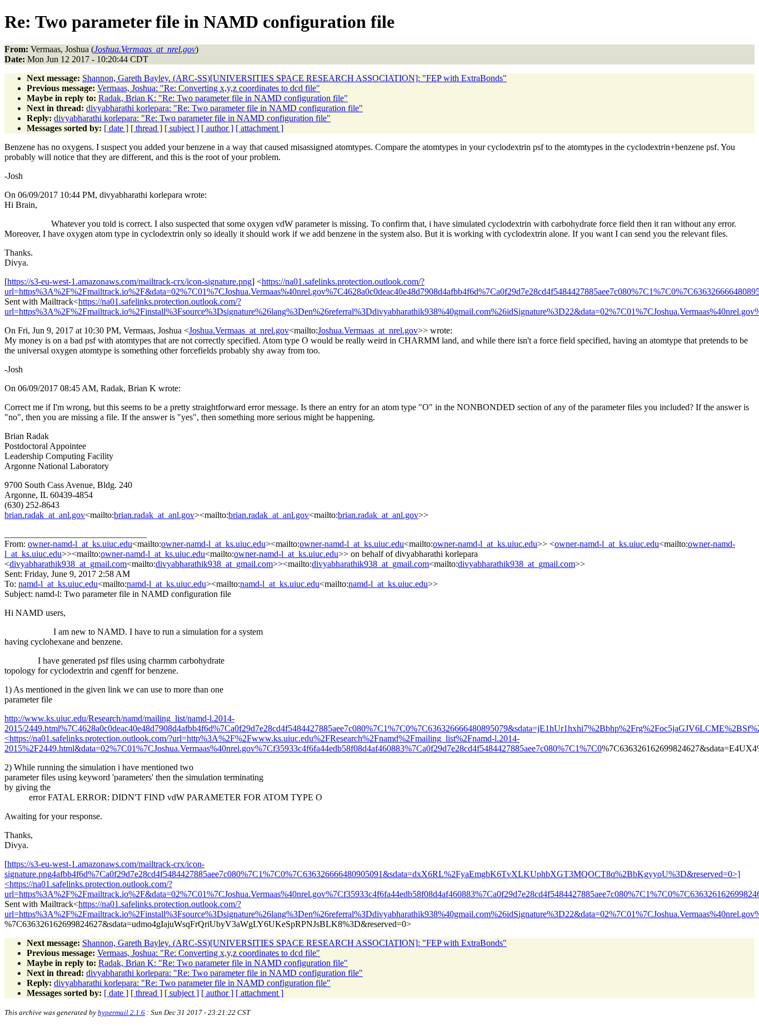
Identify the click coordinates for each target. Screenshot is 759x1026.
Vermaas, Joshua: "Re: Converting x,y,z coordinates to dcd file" (208, 88)
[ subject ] (181, 128)
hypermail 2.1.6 (121, 1012)
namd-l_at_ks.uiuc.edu (58, 584)
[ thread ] (146, 128)
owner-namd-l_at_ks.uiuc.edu (80, 544)
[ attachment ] (259, 128)
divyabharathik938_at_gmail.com (68, 564)
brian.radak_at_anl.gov (44, 515)
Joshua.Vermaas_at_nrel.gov (239, 330)
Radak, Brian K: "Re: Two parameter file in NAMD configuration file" (223, 98)
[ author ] (217, 128)
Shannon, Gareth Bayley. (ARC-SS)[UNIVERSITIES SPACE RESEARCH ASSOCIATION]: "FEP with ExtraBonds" (294, 78)
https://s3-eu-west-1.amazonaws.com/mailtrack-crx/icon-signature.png (129, 281)
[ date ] (116, 128)
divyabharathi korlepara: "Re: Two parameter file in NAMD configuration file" (224, 108)
